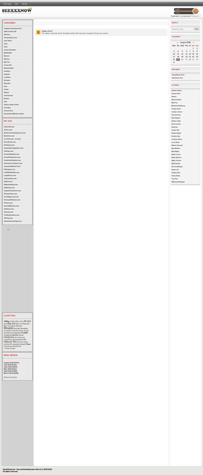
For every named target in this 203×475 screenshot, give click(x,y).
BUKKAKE (8, 53)
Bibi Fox (175, 102)
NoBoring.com (9, 187)
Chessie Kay (176, 115)
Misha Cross (176, 154)
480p (17, 321)
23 (197, 57)
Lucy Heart (175, 142)
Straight (23, 344)
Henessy (175, 127)
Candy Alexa (176, 109)
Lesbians (7, 77)
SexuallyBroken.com (11, 206)
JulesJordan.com (10, 178)
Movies (6, 98)
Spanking (15, 344)
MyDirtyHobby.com (11, 184)
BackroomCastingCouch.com (15, 133)
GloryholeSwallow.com (12, 160)
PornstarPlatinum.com (12, 200)
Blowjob (8, 328)
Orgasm (7, 74)
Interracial (21, 337)
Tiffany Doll (176, 173)
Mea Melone (176, 148)
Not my (195, 16)
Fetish (6, 89)
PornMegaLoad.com (11, 197)
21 (190, 57)
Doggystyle (17, 333)
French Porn (8, 111)
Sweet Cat (175, 169)
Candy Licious (177, 112)
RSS (16, 4)
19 (182, 57)
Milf (24, 340)
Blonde (6, 56)
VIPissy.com (8, 218)
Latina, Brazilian (10, 50)
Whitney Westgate (178, 182)
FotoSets (7, 107)
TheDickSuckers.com (11, 215)
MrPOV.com (8, 181)
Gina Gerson (176, 124)
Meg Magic (175, 151)
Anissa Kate (176, 93)
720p (21, 321)
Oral (5, 86)
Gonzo (15, 335)
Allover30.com (9, 127)
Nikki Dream (176, 163)
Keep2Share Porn (178, 75)
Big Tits (7, 62)
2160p (12, 321)
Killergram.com (9, 169)
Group (21, 335)
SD (11, 344)
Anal (5, 44)
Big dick (26, 324)
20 (187, 57)
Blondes (19, 326)
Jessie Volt (175, 130)
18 (178, 57)
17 (174, 57)
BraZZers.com (9, 136)
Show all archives (10, 377)
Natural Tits (10, 341)
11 (178, 54)
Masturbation (9, 68)
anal (5, 324)
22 (193, 57)
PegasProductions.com (12, 190)
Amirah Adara (176, 90)
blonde (13, 326)
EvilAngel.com (9, 145)
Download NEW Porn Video (14, 114)
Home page (7, 4)
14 (190, 54)
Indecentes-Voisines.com (13, 163)
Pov (21, 342)
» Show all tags (9, 348)
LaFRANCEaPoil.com (11, 172)
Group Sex (8, 65)
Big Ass (7, 59)
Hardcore (9, 337)
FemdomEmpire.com (11, 154)
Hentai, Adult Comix (11, 104)
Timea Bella (176, 176)
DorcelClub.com (10, 142)
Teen (5, 47)
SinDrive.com (9, 209)
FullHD (24, 333)
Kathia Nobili (176, 133)
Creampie (7, 331)
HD (15, 337)
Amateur (7, 71)
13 (187, 54)
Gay (5, 101)
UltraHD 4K (17, 346)
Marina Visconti (177, 145)
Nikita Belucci (176, 157)
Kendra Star (176, 136)
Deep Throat (24, 331)
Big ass (11, 323)
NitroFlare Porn (177, 78)
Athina (174, 96)
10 (174, 54)
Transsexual (8, 95)
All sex (27, 321)
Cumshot (15, 331)
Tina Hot (175, 179)
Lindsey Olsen (177, 139)
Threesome (8, 346)
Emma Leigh (176, 121)
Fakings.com (8, 151)
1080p (6, 321)
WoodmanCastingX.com (13, 221)
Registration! (175, 16)
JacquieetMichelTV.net (12, 166)
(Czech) (18, 139)
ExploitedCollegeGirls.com (13, 148)
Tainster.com (8, 212)
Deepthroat (8, 333)
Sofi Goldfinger (177, 166)
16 (197, 54)
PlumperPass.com (10, 194)
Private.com (8, 203)
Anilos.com (8, 130)
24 (174, 59)
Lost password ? (186, 16)
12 (182, 54)
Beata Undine (176, 99)
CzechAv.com (9, 139)
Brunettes (24, 328)
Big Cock (19, 324)
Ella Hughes (176, 118)
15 (193, 54)
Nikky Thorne (176, 160)
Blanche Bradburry (178, 106)
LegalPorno (8, 340)
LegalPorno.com (10, 175)
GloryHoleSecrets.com (12, 157)
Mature (6, 92)
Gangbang (8, 335)
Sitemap (24, 4)
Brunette (7, 83)
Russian (7, 80)
